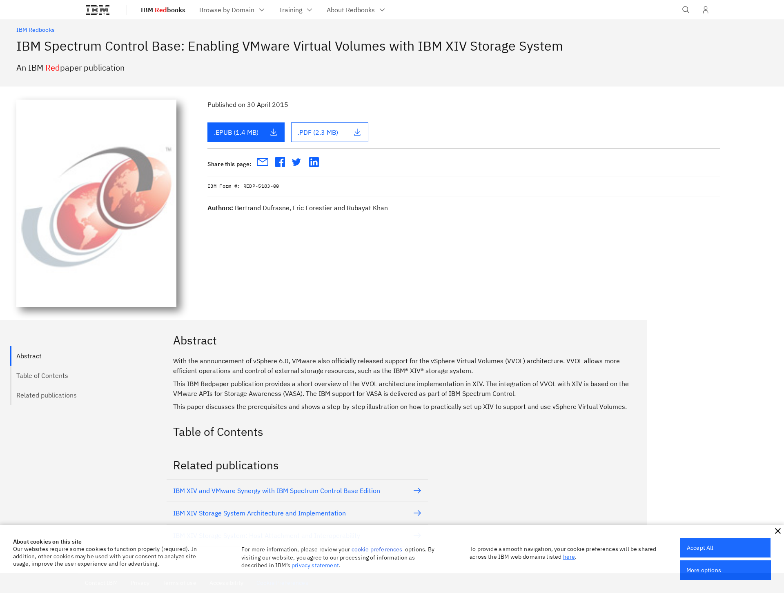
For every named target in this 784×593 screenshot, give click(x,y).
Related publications (46, 395)
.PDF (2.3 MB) (318, 132)
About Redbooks (351, 10)
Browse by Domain (226, 10)
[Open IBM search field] (686, 10)
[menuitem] (232, 10)
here (569, 556)
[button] (778, 531)
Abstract (29, 356)
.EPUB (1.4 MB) (236, 132)
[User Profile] (705, 10)
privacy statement (315, 565)
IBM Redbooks (35, 29)
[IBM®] (98, 10)
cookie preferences (377, 549)
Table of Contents (42, 375)
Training (290, 10)
